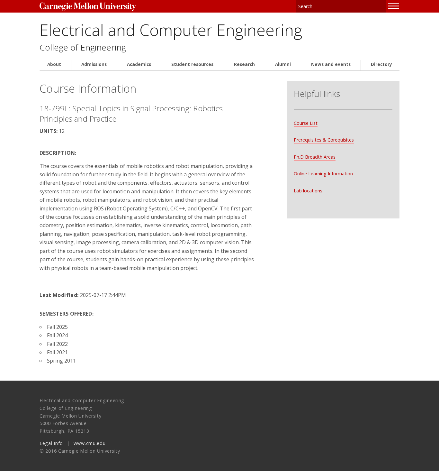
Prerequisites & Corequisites (324, 140)
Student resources (192, 64)
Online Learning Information (323, 174)
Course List (306, 123)
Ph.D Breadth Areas (315, 157)
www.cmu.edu (90, 443)
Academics (139, 64)
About (54, 64)
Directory (381, 64)
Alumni (283, 64)
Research (244, 64)
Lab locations (308, 191)
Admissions (94, 64)
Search (381, 6)
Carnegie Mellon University (88, 7)
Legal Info (51, 443)
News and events (331, 64)
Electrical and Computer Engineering (171, 30)
